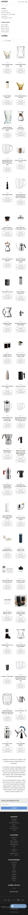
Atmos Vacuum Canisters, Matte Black (20, 613)
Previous (2, 913)
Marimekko (14, 878)
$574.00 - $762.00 (5, 30)
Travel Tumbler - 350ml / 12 (7, 96)
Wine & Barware (14, 842)
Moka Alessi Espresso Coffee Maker (20, 324)
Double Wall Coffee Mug (20, 65)
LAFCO (14, 869)
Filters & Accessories (5, 12)
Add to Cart (7, 72)
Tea (14, 848)
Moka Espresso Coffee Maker (7, 451)
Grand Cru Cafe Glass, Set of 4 (21, 161)
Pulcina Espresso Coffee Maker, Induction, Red (7, 486)
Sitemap (14, 830)
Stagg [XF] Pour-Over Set (7, 645)
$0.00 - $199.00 (4, 24)
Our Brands (14, 819)
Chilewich (14, 876)
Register (16, 828)
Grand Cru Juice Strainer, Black (20, 581)
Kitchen (14, 839)
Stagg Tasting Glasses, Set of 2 (7, 355)
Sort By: (3, 40)
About (14, 824)
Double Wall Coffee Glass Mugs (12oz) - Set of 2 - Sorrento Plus (7, 162)
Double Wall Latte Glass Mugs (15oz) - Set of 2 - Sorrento (21, 196)
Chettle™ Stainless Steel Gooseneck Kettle (21, 260)
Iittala (14, 873)
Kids (14, 851)
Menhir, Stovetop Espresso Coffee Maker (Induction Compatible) (20, 453)
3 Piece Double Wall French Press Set (7, 581)
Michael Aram (14, 862)
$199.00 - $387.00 (5, 26)
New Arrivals (14, 837)
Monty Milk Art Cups (7, 292)
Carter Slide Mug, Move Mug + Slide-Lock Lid (7, 517)
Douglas (14, 864)
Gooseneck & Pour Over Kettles (8, 14)
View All (14, 880)
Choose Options (7, 103)
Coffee (14, 846)
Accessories (14, 850)
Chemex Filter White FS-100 (7, 65)
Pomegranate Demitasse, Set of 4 (7, 550)
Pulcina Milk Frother (7, 194)
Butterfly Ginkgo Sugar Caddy (20, 355)
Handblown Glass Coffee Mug (7, 324)
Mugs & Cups (4, 16)
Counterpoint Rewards (14, 822)
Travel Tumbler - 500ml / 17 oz (20, 292)
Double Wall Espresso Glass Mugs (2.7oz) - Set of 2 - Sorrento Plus (20, 678)
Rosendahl (14, 871)
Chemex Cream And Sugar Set (7, 259)
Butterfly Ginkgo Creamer (20, 518)
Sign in (11, 828)
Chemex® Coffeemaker (20, 128)
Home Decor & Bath (14, 844)
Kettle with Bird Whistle (21, 744)
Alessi (14, 867)
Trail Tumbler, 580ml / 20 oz (7, 387)
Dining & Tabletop (14, 841)
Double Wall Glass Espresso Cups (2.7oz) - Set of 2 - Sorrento (7, 712)
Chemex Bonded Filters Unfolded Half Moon (7, 129)
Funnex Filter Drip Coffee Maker (20, 645)
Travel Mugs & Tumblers (6, 18)
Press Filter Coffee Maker (7, 744)
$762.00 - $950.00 (5, 31)
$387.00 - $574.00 (5, 28)
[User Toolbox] (20, 1)
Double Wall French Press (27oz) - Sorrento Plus (7, 419)
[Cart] (23, 1)
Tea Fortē (14, 865)
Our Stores (14, 821)
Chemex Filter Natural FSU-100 (21, 96)
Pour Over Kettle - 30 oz (20, 711)
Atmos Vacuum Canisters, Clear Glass (7, 228)
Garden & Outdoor (14, 853)
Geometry (14, 874)
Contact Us (14, 826)
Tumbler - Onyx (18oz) (7, 676)
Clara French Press (21, 386)
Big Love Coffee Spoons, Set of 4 (7, 612)
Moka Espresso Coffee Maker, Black (20, 485)
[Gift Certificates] (21, 1)
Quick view (7, 69)
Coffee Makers (4, 11)
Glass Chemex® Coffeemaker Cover (20, 228)
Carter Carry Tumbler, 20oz (21, 550)
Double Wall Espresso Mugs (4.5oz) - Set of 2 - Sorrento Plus (20, 419)
